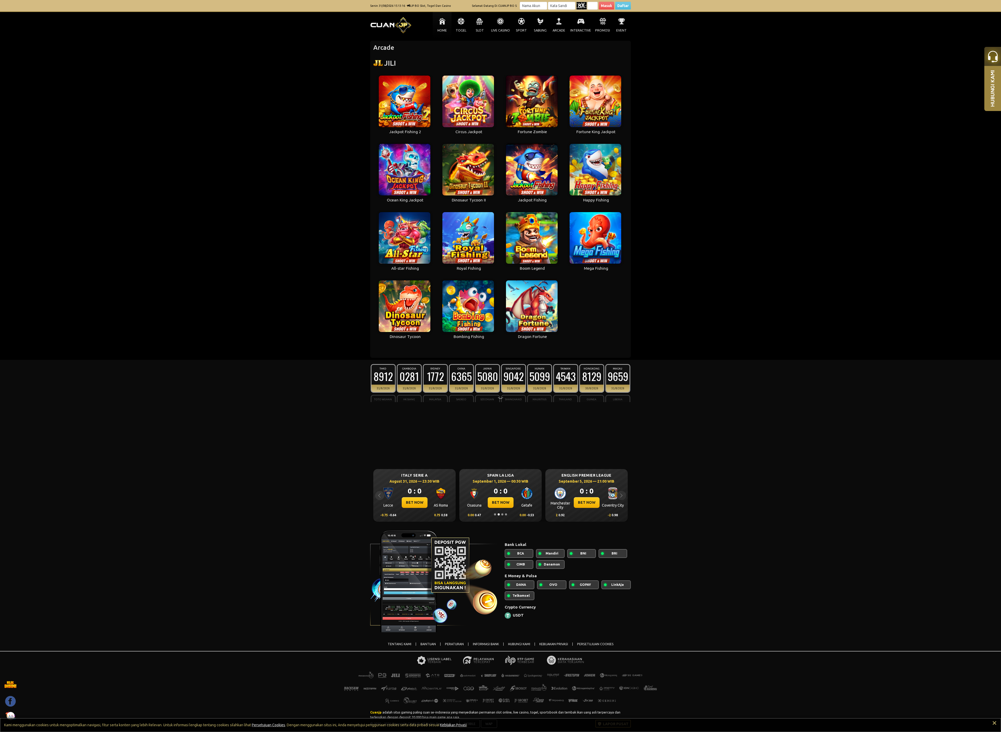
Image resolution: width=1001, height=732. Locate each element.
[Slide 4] (506, 514)
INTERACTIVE (580, 30)
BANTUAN (428, 644)
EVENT (621, 30)
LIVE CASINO (500, 30)
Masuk (606, 6)
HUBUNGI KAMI (519, 644)
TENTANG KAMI (399, 644)
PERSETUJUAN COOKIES (595, 644)
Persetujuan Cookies (268, 725)
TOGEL (461, 30)
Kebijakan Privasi (453, 725)
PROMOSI (602, 30)
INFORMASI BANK (486, 644)
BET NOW (414, 502)
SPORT (521, 30)
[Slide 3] (502, 514)
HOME (442, 30)
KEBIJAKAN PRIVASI (553, 644)
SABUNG (540, 30)
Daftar (623, 6)
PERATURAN (454, 644)
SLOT (480, 30)
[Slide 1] (495, 514)
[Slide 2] (499, 514)
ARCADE (559, 30)
